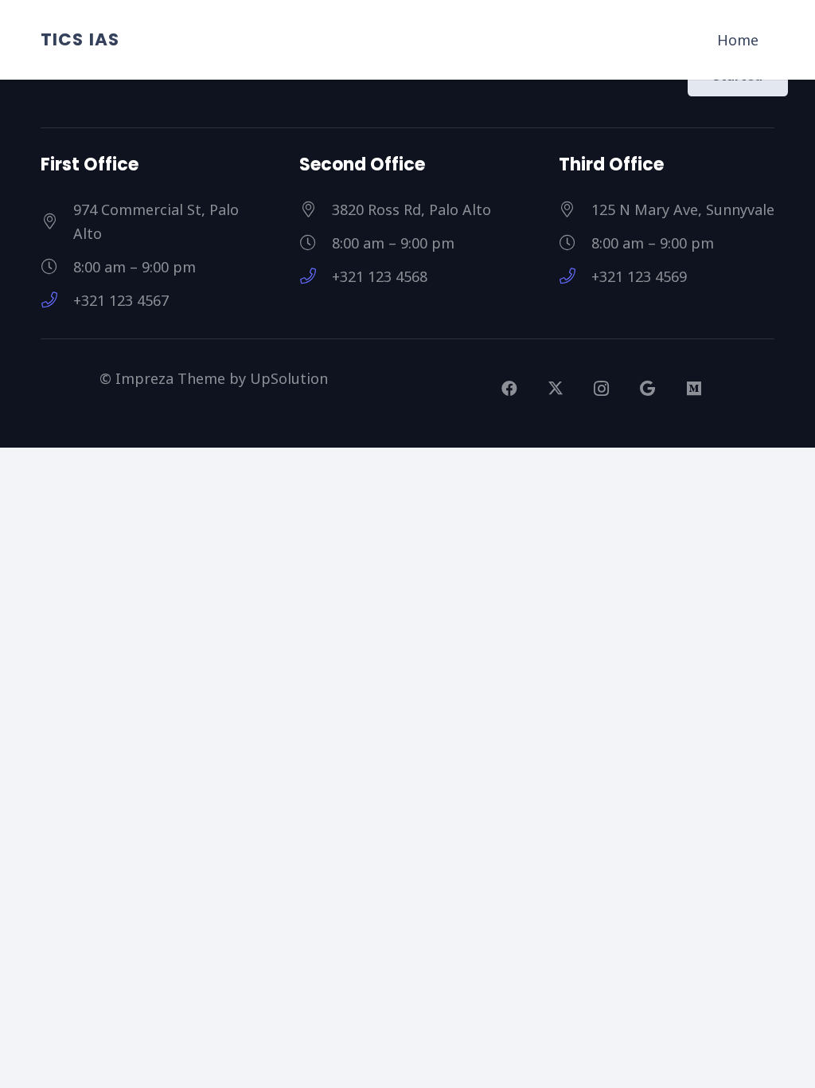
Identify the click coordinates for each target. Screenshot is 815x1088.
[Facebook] (509, 389)
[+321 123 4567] (57, 300)
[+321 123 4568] (315, 276)
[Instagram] (602, 389)
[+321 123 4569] (575, 276)
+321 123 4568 (379, 276)
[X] (555, 389)
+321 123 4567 (121, 300)
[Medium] (694, 389)
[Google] (648, 389)
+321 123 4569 (639, 276)
